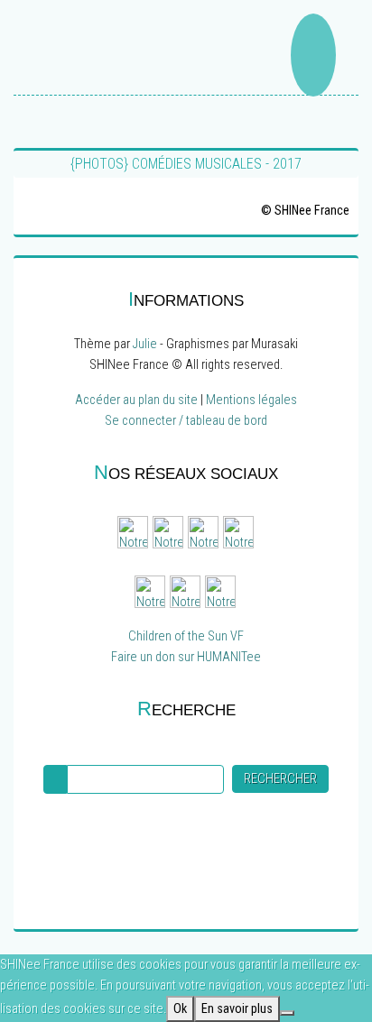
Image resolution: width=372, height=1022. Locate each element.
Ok (180, 1009)
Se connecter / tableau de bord (186, 420)
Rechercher (280, 779)
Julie (145, 344)
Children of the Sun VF (186, 636)
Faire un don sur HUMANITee (186, 657)
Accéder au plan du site (136, 400)
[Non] (287, 1013)
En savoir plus (237, 1009)
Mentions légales (251, 400)
